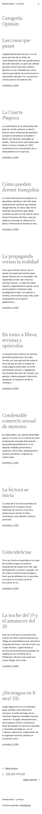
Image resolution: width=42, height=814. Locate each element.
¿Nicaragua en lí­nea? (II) (19, 695)
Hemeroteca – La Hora (13, 4)
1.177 (23, 774)
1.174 (8, 774)
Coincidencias (16, 552)
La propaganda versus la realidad (20, 259)
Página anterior (10, 768)
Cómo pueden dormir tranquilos (20, 187)
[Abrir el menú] (38, 3)
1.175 (13, 774)
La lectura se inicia (15, 492)
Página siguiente (31, 779)
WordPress (25, 805)
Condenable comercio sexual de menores (19, 420)
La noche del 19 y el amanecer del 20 (20, 620)
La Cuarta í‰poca (12, 115)
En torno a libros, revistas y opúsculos (20, 340)
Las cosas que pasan (16, 43)
